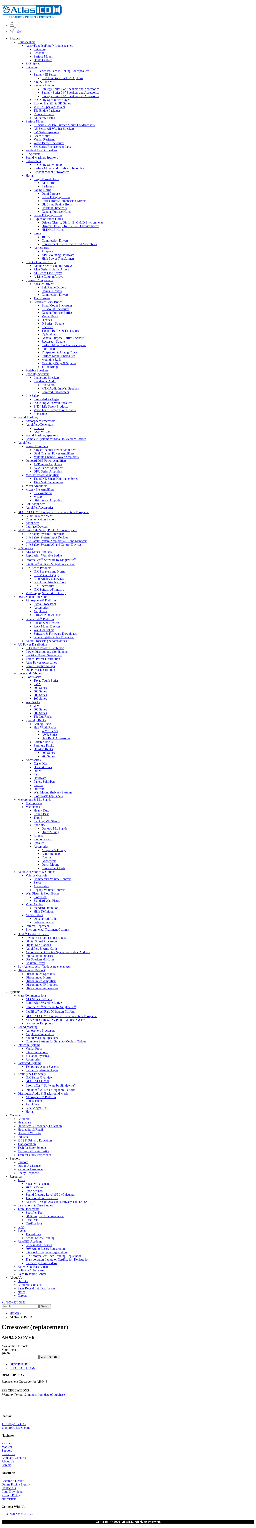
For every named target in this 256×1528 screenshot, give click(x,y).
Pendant (39, 53)
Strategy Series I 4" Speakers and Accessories (70, 89)
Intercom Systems (29, 1045)
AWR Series (49, 734)
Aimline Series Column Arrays (53, 265)
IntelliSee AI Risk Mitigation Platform (50, 564)
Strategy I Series (44, 85)
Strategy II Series (44, 81)
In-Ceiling (40, 49)
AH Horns (48, 182)
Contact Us (9, 1488)
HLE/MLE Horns (53, 229)
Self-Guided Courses (39, 1245)
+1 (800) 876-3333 (14, 1302)
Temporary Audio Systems (42, 1066)
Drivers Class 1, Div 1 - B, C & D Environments (72, 222)
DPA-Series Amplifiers (48, 471)
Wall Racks (33, 702)
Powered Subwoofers (55, 392)
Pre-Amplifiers (43, 493)
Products (7, 1443)
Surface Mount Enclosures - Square (64, 345)
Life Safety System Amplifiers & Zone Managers (56, 540)
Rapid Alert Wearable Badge (44, 555)
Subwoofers (33, 161)
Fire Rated (48, 348)
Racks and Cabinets (30, 673)
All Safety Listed (44, 117)
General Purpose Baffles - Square (63, 338)
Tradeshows (33, 1234)
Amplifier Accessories (39, 507)
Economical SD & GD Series (52, 103)
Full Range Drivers (54, 287)
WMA (38, 705)
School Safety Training (40, 1238)
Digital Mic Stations (38, 945)
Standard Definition (46, 908)
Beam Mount (42, 136)
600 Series (40, 709)
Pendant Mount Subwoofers (51, 172)
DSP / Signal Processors (33, 596)
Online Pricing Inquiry (16, 1484)
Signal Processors (45, 604)
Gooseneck (49, 861)
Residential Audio (45, 381)
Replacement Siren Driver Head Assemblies (69, 244)
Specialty (39, 825)
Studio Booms (43, 839)
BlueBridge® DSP (37, 1108)
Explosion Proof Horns (48, 219)
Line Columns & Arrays (41, 262)
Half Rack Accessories (56, 738)
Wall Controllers (44, 630)
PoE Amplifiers (35, 504)
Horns (29, 175)
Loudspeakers (26, 42)
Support (23, 1162)
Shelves (38, 785)
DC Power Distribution (40, 669)
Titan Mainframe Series (48, 482)
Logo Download (12, 1491)
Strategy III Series (45, 74)
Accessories (41, 247)
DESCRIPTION (20, 1364)
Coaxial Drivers (44, 114)
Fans (37, 774)
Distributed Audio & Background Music (43, 1093)
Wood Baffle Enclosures (49, 143)
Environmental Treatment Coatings (48, 929)
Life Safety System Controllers (45, 533)
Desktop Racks (43, 749)
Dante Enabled (43, 60)
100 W (46, 237)
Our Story (24, 1281)
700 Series (40, 687)
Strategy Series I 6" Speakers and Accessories (70, 92)
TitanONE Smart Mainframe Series (56, 478)
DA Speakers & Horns (40, 959)
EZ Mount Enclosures (55, 309)
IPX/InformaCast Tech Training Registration (54, 1256)
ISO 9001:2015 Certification (19, 1514)
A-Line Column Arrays (48, 276)
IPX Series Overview (39, 1077)
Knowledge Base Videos (41, 1263)
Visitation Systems (37, 1055)
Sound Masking (28, 417)
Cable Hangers (51, 853)
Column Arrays (35, 963)
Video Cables (34, 904)
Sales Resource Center (32, 1274)
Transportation (27, 1144)
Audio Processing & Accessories (46, 641)
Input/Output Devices (39, 955)
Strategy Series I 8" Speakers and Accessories (70, 96)
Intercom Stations (37, 1052)
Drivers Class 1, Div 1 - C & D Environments (70, 226)
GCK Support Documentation (45, 1216)
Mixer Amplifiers (36, 486)
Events (22, 1230)
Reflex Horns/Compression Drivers (64, 200)
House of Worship (29, 1133)
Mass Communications (32, 995)
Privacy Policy (11, 1495)
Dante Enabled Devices (33, 934)
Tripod (38, 817)
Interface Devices (37, 526)
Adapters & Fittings (54, 850)
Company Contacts (14, 1457)
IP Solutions (25, 548)
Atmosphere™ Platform (41, 600)
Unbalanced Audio (45, 918)
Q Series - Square (53, 323)
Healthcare (24, 1122)
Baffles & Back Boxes (48, 302)
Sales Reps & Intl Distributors (36, 1288)
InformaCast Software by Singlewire (51, 560)
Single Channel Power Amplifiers (55, 449)
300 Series (40, 713)
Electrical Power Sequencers (44, 655)
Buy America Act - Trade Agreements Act (44, 966)
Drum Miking (50, 832)
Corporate (24, 1118)
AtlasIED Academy (30, 1241)
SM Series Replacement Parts (52, 146)
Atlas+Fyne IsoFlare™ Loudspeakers (49, 45)
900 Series (48, 756)
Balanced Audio (44, 922)
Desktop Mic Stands (54, 828)
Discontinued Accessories (42, 988)
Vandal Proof (50, 316)
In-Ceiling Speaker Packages (52, 99)
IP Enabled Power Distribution (45, 648)
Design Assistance (29, 1165)
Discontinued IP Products (42, 984)
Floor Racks (33, 677)
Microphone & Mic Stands (34, 799)
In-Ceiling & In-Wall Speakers (53, 403)
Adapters (47, 251)
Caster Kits (41, 763)
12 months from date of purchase (44, 1394)
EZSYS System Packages (42, 1070)
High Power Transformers (58, 258)
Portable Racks (43, 742)
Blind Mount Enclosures (57, 305)
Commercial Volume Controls (52, 879)
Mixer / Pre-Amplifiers (40, 489)
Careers (22, 1295)
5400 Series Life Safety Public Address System (47, 530)
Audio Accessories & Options (36, 871)
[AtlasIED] (32, 17)
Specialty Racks (36, 720)
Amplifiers (24, 442)
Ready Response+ (29, 1173)
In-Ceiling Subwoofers (48, 164)
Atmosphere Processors (40, 421)
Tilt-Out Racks (43, 716)
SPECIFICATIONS (22, 1368)
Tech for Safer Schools (32, 1147)
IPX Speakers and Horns (49, 571)
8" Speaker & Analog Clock (59, 352)
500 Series (40, 691)
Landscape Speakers (46, 377)
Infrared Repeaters (37, 926)
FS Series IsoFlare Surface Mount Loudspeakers (64, 125)
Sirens (37, 233)
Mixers (38, 496)
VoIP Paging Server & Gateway (46, 593)
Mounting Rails (51, 359)
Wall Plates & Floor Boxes (42, 893)
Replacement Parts (53, 868)
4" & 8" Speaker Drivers (49, 107)
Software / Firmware (31, 1270)
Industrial (23, 1136)
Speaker (39, 843)
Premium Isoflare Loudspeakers (46, 937)
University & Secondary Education (40, 1126)
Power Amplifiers (37, 446)
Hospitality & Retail (30, 1129)
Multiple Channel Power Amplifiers (56, 457)
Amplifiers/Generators (40, 424)
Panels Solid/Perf (44, 781)
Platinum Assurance (30, 1169)
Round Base (41, 814)
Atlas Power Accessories (41, 662)
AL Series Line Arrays (48, 273)
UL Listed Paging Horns (57, 204)
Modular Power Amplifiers (42, 475)
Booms (38, 835)
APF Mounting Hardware (58, 255)
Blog (21, 1227)
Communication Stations (41, 519)
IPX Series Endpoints (39, 1023)
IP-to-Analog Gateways (49, 578)
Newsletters (9, 1499)
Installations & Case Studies (35, 1205)
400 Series (48, 752)
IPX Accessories (44, 586)
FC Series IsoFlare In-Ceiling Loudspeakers (61, 71)
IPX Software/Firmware (49, 589)
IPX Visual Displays (46, 575)
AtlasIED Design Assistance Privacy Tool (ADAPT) (59, 1201)
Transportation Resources (42, 1198)
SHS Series (33, 63)
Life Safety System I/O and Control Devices (53, 544)
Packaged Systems (29, 1063)
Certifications (34, 1223)
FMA (37, 684)
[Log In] (12, 25)
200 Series (40, 695)
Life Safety (33, 395)
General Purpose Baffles (57, 312)
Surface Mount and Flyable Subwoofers (59, 168)
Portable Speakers (37, 370)
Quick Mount (50, 864)
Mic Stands (33, 807)
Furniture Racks (44, 745)
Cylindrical (49, 334)
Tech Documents (28, 1209)
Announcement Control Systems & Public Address (58, 952)
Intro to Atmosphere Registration (46, 1252)
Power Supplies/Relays (40, 666)
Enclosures (40, 413)
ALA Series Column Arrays (51, 269)
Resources (8, 1454)
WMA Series (50, 731)
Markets (7, 1447)
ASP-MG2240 (43, 431)
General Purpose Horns (56, 211)
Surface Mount (43, 56)
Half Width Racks (45, 727)
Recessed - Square (53, 341)
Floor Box (40, 897)
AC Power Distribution (32, 644)
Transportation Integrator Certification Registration (57, 1259)
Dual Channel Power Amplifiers (54, 453)
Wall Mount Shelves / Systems (53, 792)
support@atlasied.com (16, 1427)
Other (37, 770)
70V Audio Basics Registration (45, 1248)
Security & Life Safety (32, 1074)
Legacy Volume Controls (49, 890)
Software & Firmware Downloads (55, 633)
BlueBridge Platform (40, 619)
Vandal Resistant (44, 139)
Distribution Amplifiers (48, 500)
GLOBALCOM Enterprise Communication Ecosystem (53, 512)
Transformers (42, 298)
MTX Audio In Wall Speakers (61, 388)
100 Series (40, 698)
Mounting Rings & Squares (59, 363)
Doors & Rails (43, 767)
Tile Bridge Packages (47, 110)
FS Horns (48, 186)
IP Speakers (33, 154)
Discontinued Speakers (40, 973)
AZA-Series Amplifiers (48, 468)
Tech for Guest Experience (34, 1155)
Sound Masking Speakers (42, 157)
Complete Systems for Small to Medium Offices (56, 439)
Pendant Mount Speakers (41, 150)
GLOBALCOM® (37, 1081)
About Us (8, 1461)
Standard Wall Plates (47, 900)
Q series (47, 320)
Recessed (47, 327)
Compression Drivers (55, 240)
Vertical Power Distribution (43, 659)
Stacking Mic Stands (47, 821)
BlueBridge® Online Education (54, 637)
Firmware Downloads (47, 614)
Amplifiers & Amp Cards (41, 948)
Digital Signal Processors (41, 941)
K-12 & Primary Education (35, 1140)
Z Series (39, 428)
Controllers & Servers (39, 515)
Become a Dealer (12, 1480)
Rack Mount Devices (47, 626)
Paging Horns (42, 190)
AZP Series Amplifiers (48, 464)
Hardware (40, 778)
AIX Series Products (39, 551)
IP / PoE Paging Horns (56, 197)
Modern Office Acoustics (33, 1151)
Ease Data (32, 1219)
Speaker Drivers (44, 283)
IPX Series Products (38, 568)
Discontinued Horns (38, 977)
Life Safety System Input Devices (47, 537)
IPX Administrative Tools (50, 582)
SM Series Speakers (46, 132)
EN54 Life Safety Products (51, 406)
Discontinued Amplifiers (41, 981)
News (21, 1292)
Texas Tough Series (46, 680)
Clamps (46, 857)
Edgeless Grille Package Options (62, 78)
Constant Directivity (54, 208)
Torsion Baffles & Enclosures (60, 330)
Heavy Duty (41, 810)
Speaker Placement (38, 1183)
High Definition (44, 911)
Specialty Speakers (37, 374)
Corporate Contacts (30, 1284)
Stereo (38, 882)
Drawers (39, 788)
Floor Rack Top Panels (48, 796)
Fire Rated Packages (46, 399)
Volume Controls (36, 875)
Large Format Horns (46, 179)
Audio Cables (34, 915)
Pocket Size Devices (46, 622)
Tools (21, 1180)
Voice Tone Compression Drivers (55, 410)
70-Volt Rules (34, 1187)
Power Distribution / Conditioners (47, 651)
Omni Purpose (51, 193)
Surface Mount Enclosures (58, 356)
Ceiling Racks (42, 724)
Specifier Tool (34, 1191)
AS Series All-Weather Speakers (54, 128)
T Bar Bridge (50, 366)
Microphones (34, 803)
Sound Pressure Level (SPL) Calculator (50, 1194)
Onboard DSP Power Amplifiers (46, 460)
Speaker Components (39, 280)
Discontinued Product (31, 970)
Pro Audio (48, 385)
